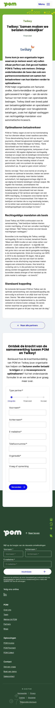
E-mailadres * (9, 559)
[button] (44, 4)
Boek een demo (10, 671)
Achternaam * (31, 549)
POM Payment (10, 648)
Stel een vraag (10, 667)
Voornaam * (8, 549)
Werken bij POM (10, 619)
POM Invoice (9, 643)
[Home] (9, 4)
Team (6, 614)
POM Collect (9, 652)
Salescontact (9, 676)
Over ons (7, 610)
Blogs (6, 629)
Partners (7, 624)
